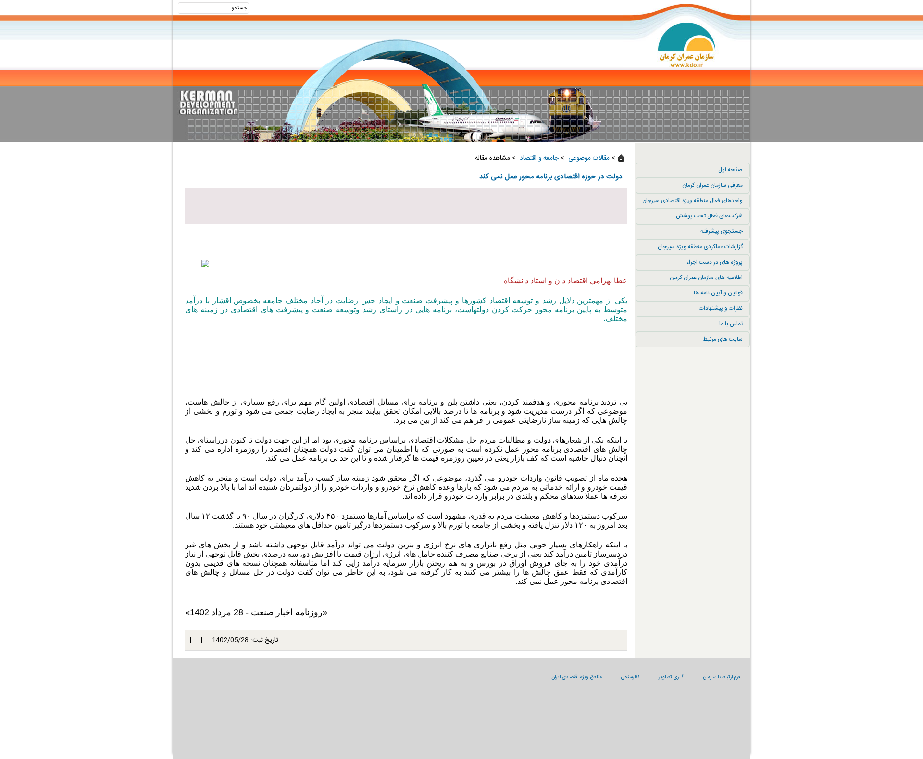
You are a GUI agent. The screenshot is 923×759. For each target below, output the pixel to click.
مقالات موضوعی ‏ (588, 158)
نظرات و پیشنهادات (721, 308)
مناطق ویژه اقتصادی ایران (576, 677)
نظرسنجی (630, 677)
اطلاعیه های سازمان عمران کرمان (706, 277)
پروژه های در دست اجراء (714, 262)
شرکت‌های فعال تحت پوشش (709, 216)
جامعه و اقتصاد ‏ (538, 158)
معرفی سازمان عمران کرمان (712, 185)
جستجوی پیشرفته (721, 231)
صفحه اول (730, 170)
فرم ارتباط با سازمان (721, 677)
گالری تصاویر (671, 677)
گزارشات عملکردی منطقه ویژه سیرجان (700, 247)
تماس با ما (731, 324)
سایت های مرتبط (723, 339)
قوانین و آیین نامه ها (718, 293)
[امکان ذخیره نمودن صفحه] (406, 206)
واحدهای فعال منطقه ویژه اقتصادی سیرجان (692, 200)
